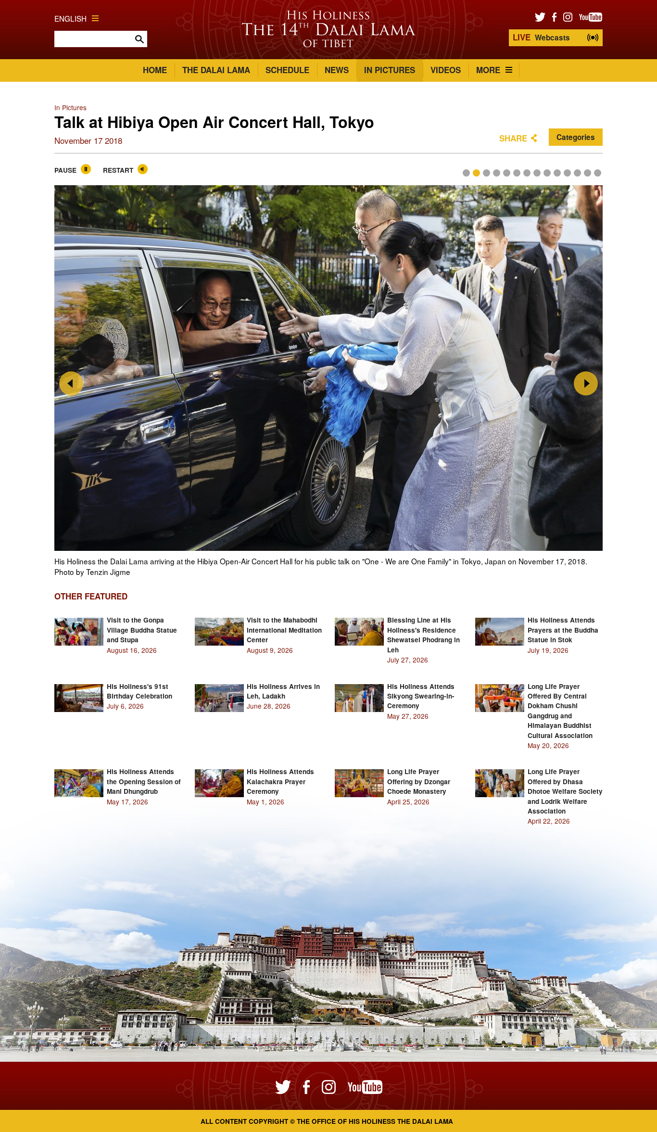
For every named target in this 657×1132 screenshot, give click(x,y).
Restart (118, 170)
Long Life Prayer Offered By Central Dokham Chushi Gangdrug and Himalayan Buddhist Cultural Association (560, 711)
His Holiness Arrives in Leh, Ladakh (283, 691)
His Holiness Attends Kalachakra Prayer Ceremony (280, 781)
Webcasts (541, 37)
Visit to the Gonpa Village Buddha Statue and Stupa (142, 629)
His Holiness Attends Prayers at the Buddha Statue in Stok (563, 629)
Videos (445, 70)
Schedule (287, 70)
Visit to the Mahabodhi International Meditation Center (284, 629)
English (70, 18)
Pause (65, 170)
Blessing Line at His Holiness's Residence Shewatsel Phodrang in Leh (423, 634)
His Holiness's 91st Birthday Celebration (139, 691)
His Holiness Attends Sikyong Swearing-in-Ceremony (421, 696)
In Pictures (389, 70)
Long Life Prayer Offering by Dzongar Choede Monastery (418, 781)
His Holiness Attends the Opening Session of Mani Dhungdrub (144, 781)
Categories (575, 137)
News (337, 70)
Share (513, 138)
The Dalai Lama (216, 70)
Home (155, 70)
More (488, 70)
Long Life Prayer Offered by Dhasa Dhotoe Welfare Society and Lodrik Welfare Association (565, 791)
